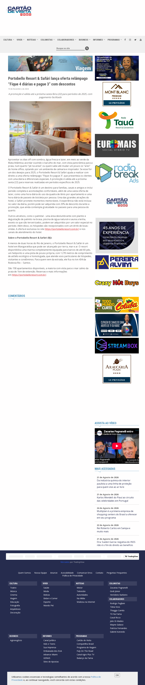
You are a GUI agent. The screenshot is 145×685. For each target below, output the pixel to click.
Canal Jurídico (49, 640)
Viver (19, 40)
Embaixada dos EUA (52, 651)
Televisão (81, 591)
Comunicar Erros (84, 572)
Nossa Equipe (40, 572)
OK (117, 675)
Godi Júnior (115, 591)
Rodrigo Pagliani (117, 603)
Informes (98, 40)
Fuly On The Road (85, 651)
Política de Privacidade (72, 575)
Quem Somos (24, 572)
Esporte (47, 602)
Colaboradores (65, 40)
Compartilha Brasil (85, 643)
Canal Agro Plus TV (85, 654)
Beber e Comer (50, 598)
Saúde (46, 587)
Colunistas (47, 40)
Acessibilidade (67, 572)
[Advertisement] (83, 25)
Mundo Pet (48, 605)
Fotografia (15, 605)
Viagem (13, 598)
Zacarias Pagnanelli (119, 587)
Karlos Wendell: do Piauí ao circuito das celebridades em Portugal (115, 499)
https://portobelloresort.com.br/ (62, 229)
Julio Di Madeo (116, 621)
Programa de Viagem (86, 647)
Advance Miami (50, 654)
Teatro (13, 587)
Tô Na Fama (116, 614)
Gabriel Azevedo (117, 631)
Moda (46, 591)
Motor (80, 587)
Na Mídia (81, 598)
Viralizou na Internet (86, 602)
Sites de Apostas (51, 661)
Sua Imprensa (49, 647)
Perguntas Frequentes (117, 572)
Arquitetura (15, 609)
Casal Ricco (115, 617)
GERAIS (46, 658)
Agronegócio (16, 640)
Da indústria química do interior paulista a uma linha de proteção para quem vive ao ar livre (114, 484)
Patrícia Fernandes (118, 628)
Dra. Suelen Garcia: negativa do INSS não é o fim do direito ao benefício (116, 543)
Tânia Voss (115, 607)
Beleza (46, 594)
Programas (114, 40)
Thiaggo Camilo (117, 610)
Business (83, 40)
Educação (14, 602)
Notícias (31, 40)
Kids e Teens (49, 643)
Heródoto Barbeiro (118, 594)
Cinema (13, 594)
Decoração (15, 612)
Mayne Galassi (116, 624)
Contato (99, 572)
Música (13, 591)
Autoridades (82, 594)
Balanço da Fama (85, 658)
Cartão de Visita (84, 640)
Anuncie (53, 572)
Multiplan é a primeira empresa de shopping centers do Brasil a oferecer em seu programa (117, 514)
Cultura (7, 40)
